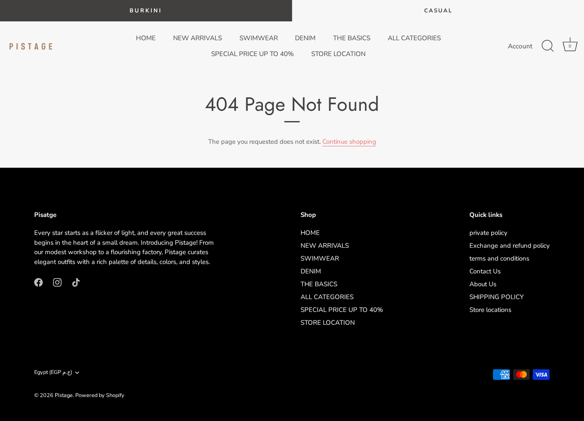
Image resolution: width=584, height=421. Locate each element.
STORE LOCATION (338, 54)
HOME (146, 38)
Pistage (64, 395)
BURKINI (146, 11)
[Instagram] (57, 281)
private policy (488, 232)
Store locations (490, 309)
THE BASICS (351, 38)
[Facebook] (38, 281)
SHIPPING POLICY (496, 297)
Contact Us (485, 271)
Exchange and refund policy (509, 245)
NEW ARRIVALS (197, 38)
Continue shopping (349, 141)
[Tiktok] (76, 281)
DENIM (305, 38)
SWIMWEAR (258, 38)
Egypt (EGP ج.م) (53, 372)
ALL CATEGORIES (414, 38)
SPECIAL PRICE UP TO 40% (252, 54)
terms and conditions (499, 258)
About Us (482, 284)
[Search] (547, 46)
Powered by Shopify (99, 395)
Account (520, 46)
